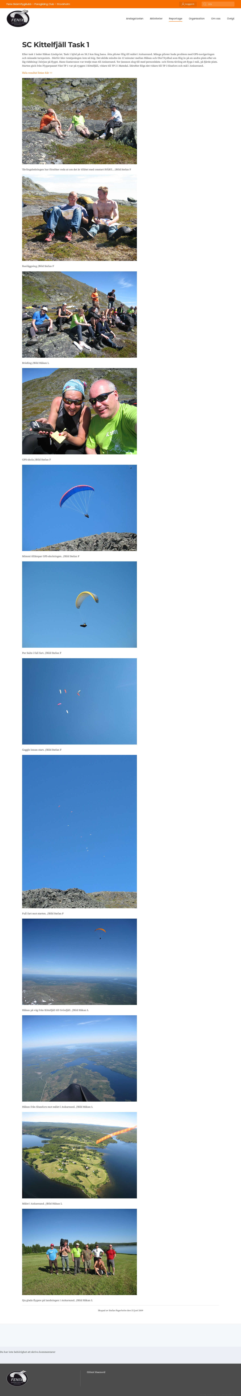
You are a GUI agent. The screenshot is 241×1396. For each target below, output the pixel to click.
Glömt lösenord (96, 1372)
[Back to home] (18, 18)
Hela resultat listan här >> (37, 72)
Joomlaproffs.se (226, 1394)
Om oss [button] (216, 18)
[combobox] (218, 4)
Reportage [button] (175, 18)
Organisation (197, 18)
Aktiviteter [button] (156, 18)
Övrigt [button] (230, 18)
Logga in (189, 4)
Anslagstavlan (134, 18)
